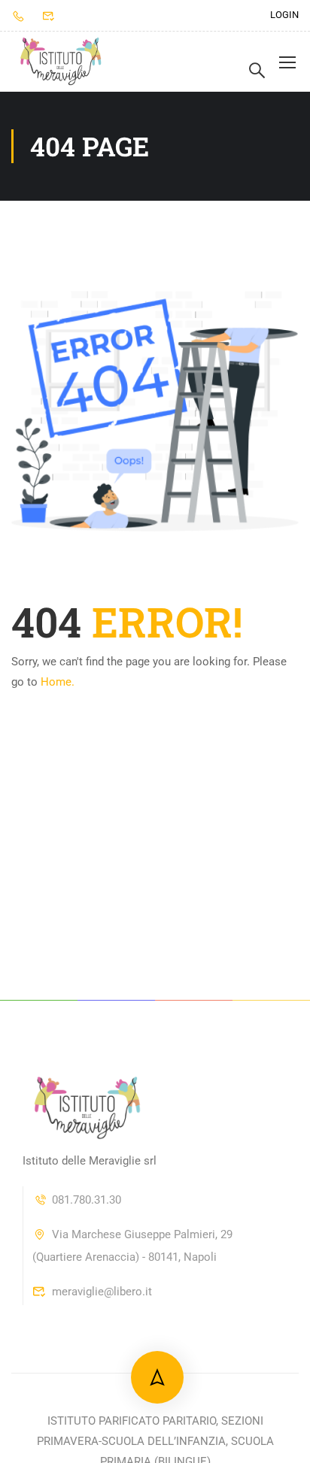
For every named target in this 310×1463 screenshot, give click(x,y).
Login (284, 14)
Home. (57, 682)
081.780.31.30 (86, 1200)
